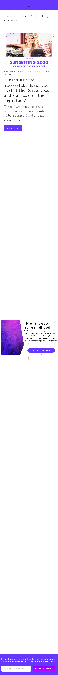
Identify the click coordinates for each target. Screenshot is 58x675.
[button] (38, 325)
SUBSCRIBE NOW (41, 350)
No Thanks (40, 354)
